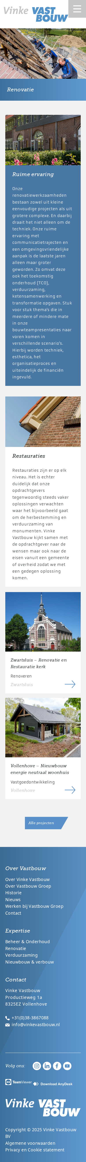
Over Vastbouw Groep (28, 886)
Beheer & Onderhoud (27, 942)
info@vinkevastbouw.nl (35, 1024)
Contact (13, 913)
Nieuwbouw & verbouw (29, 962)
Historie (13, 893)
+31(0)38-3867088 (30, 1018)
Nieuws (13, 899)
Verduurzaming (21, 955)
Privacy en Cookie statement (35, 1150)
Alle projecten (41, 823)
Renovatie (15, 948)
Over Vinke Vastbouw (27, 879)
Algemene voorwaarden (30, 1143)
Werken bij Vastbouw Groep (34, 906)
